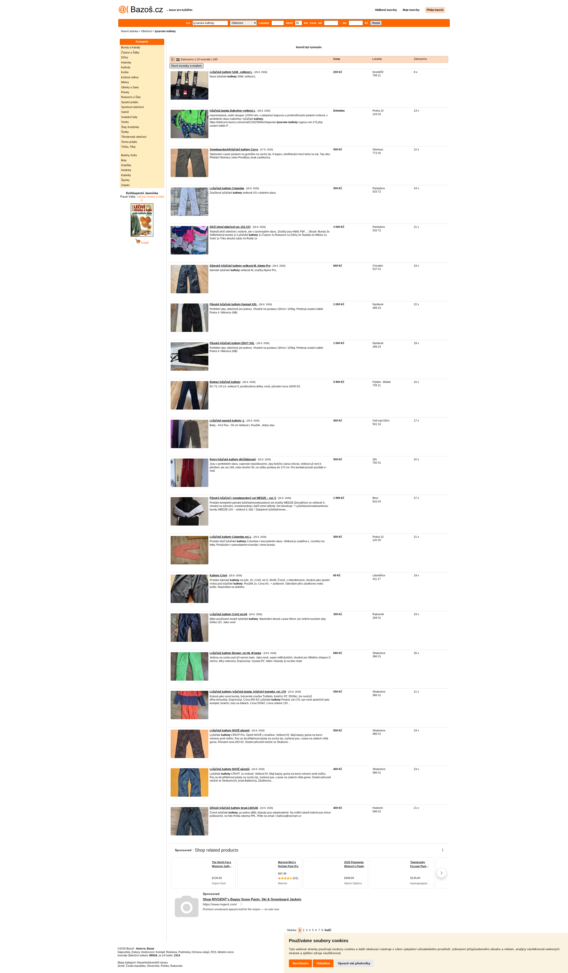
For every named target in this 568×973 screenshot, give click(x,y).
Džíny (124, 57)
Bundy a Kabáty (130, 47)
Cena (336, 59)
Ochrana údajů (200, 952)
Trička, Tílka (128, 146)
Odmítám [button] (323, 963)
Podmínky (184, 952)
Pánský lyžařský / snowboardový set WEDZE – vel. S (243, 498)
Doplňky (126, 165)
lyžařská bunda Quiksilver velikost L (232, 110)
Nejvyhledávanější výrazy (152, 962)
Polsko (165, 965)
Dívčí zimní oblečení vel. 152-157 (230, 226)
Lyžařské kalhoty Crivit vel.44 (228, 614)
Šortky (125, 132)
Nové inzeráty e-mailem (186, 65)
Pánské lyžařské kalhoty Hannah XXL (233, 304)
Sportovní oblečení (132, 107)
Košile (125, 72)
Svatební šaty (129, 117)
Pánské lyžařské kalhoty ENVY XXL (232, 343)
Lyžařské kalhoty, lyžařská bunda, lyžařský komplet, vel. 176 (248, 691)
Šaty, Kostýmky (130, 127)
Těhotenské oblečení (133, 136)
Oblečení (146, 31)
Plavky (125, 92)
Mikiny (125, 82)
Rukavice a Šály (131, 97)
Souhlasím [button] (300, 963)
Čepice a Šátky (130, 52)
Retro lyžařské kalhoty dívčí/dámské (233, 459)
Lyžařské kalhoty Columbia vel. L (230, 536)
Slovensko (153, 965)
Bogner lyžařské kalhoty (225, 382)
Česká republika (136, 965)
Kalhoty (125, 67)
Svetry (125, 122)
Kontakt (160, 952)
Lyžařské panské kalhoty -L (227, 420)
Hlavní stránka (129, 31)
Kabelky (126, 175)
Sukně (125, 112)
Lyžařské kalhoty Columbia (227, 188)
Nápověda (124, 952)
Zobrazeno (420, 59)
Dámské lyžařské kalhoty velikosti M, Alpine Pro (240, 265)
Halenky (126, 62)
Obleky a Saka (130, 87)
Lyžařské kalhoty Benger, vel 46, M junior (235, 653)
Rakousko (176, 965)
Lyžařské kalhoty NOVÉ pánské (230, 730)
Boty (123, 160)
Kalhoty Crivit (218, 575)
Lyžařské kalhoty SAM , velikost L (231, 72)
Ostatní (125, 185)
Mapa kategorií (127, 962)
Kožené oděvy (129, 77)
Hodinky (126, 170)
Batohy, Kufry (129, 155)
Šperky (125, 180)
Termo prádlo (129, 142)
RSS (213, 952)
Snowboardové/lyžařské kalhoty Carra (234, 149)
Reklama (171, 952)
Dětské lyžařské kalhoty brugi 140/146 (234, 808)
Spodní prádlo (129, 102)
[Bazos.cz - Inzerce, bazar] (141, 12)
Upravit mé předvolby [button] (354, 963)
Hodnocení (147, 952)
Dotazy (136, 952)
